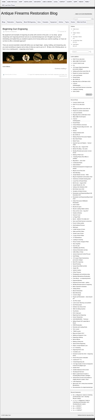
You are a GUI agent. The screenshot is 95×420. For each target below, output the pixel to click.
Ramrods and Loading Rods (80, 327)
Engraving (19, 22)
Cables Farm (8, 415)
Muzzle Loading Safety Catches (81, 208)
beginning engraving (39, 74)
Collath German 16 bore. (79, 229)
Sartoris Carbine (77, 270)
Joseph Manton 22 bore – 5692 (81, 174)
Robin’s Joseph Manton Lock (80, 345)
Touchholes (76, 311)
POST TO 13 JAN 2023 (78, 59)
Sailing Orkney (76, 288)
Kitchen (75, 130)
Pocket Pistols (76, 77)
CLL (74, 65)
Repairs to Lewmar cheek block (81, 73)
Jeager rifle (75, 268)
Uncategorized (13, 31)
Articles (61, 22)
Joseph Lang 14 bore (78, 233)
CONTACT (62, 1)
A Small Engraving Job (78, 361)
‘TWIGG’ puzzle (77, 331)
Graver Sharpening (77, 317)
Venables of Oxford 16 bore (80, 191)
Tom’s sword (76, 329)
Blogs (3, 22)
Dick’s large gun (77, 313)
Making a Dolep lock (78, 341)
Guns (39, 22)
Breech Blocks (76, 339)
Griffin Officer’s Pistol (78, 252)
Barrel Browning (77, 292)
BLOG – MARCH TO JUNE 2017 (81, 219)
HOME (4, 1)
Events (73, 22)
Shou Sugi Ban (76, 243)
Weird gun (75, 227)
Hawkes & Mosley (77, 213)
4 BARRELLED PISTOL (79, 247)
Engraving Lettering (78, 337)
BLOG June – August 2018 (79, 183)
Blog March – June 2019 (79, 160)
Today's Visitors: (77, 32)
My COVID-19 (76, 79)
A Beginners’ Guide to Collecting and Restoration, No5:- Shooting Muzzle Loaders (82, 396)
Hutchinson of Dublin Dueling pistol (82, 178)
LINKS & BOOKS (47, 1)
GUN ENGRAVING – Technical (80, 319)
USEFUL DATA (28, 1)
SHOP (20, 1)
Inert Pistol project (77, 304)
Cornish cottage (77, 294)
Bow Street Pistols (77, 139)
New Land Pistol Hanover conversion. (82, 87)
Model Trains (76, 141)
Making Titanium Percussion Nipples (82, 136)
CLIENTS (69, 1)
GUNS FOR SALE (12, 1)
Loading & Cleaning (78, 89)
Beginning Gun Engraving (15, 29)
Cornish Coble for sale (78, 63)
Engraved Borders (77, 280)
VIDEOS (81, 1)
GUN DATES (37, 1)
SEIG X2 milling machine (79, 309)
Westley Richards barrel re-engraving (82, 284)
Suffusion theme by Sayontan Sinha (86, 415)
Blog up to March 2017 (78, 333)
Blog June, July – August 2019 (80, 146)
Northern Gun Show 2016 (79, 307)
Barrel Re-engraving (78, 262)
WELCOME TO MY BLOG (79, 61)
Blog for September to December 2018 (82, 176)
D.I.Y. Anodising (77, 347)
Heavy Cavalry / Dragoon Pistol (81, 241)
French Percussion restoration (80, 357)
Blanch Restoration (77, 290)
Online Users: (76, 29)
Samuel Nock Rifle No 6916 (80, 266)
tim (10, 74)
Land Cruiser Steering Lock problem (82, 302)
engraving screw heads (59, 74)
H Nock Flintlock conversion (80, 124)
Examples (45, 22)
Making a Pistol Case (78, 154)
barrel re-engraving (30, 22)
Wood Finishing (77, 264)
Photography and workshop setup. (81, 274)
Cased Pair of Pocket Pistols (80, 181)
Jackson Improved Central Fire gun (81, 254)
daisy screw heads (49, 74)
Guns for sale (76, 245)
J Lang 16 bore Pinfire (78, 235)
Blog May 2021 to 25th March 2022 (81, 81)
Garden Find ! (76, 367)
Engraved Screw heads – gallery (81, 282)
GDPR (75, 1)
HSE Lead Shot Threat (8, 5)
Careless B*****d (77, 359)
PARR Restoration (77, 325)
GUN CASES (76, 91)
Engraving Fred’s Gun (78, 349)
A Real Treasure (77, 272)
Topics (67, 22)
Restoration (10, 22)
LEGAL (56, 1)
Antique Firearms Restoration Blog (29, 13)
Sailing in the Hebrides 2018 (80, 187)
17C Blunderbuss (77, 237)
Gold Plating (76, 256)
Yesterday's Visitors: (77, 36)
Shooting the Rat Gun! (78, 371)
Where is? (88, 94)
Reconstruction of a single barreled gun (83, 387)
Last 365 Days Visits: (78, 40)
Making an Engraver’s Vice (79, 335)
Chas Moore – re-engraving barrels (82, 278)
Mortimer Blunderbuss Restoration (81, 276)
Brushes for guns (77, 206)
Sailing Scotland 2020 (78, 132)
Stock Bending (76, 172)
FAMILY (87, 1)
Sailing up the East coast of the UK (81, 71)
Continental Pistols (77, 162)
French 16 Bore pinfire (78, 223)
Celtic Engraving (77, 381)
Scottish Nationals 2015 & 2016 (81, 369)
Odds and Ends (81, 22)
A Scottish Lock (76, 351)
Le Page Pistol (76, 217)
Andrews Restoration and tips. (80, 250)
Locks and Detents (77, 75)
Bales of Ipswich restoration (80, 286)
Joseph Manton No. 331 (79, 185)
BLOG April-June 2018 (78, 189)
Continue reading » (61, 68)
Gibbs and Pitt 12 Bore (78, 231)
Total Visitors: (76, 44)
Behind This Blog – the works (80, 148)
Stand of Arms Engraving (79, 343)
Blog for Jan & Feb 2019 (79, 170)
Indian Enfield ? (77, 164)
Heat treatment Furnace (79, 225)
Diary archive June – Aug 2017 (80, 211)
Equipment (53, 22)
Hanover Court (76, 215)
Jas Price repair (77, 300)
